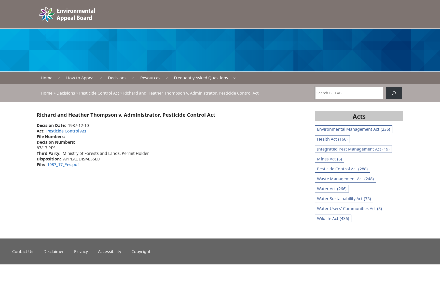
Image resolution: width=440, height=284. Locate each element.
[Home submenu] (59, 78)
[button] (427, 256)
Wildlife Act (333, 218)
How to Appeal (80, 78)
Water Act (332, 188)
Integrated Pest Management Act (353, 149)
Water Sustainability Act (344, 198)
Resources (150, 78)
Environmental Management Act (353, 129)
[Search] (394, 93)
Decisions (117, 78)
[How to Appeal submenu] (101, 78)
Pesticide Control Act (99, 93)
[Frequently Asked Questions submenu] (234, 78)
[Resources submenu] (167, 78)
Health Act (332, 139)
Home (46, 78)
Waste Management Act (345, 179)
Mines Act (329, 159)
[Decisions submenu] (133, 78)
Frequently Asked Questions (201, 78)
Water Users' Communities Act (349, 208)
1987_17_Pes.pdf (63, 164)
